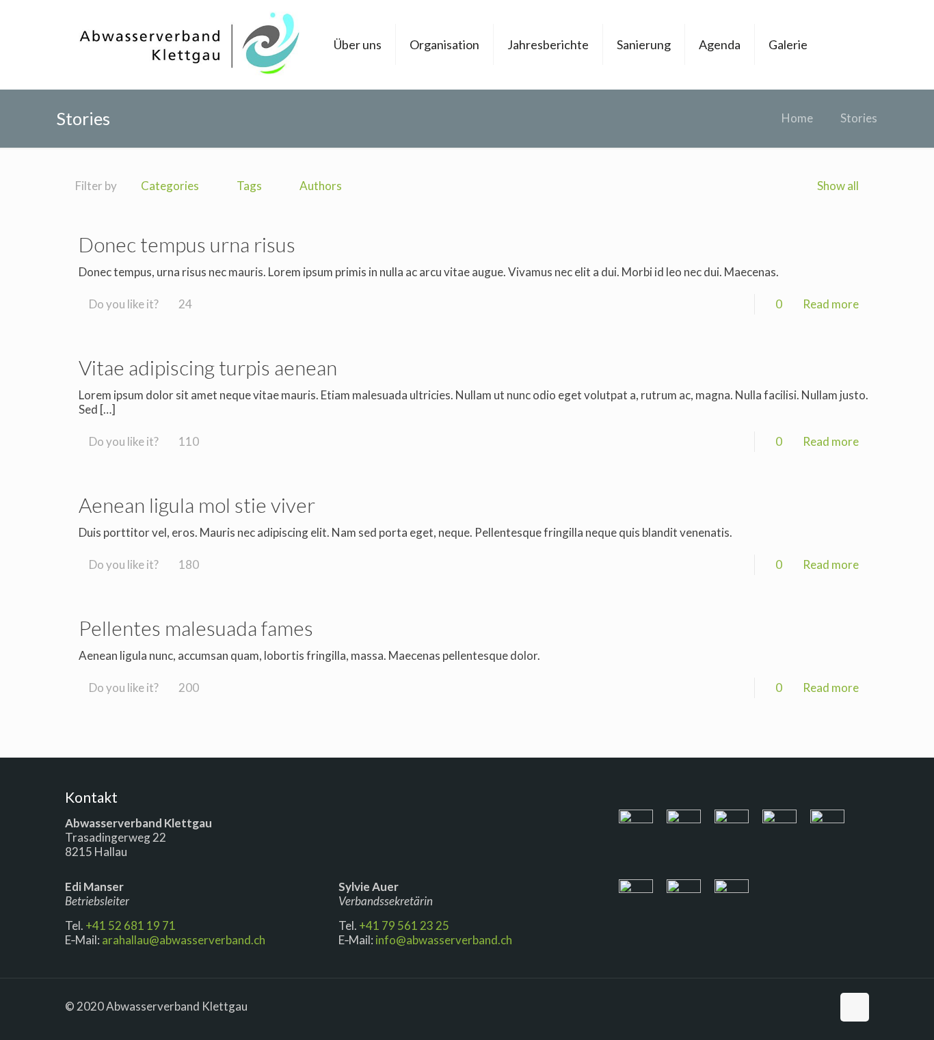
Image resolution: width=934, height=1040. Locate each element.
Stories (858, 118)
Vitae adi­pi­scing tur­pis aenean (208, 367)
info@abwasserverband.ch (443, 940)
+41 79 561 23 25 (404, 925)
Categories (170, 185)
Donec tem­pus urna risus (187, 244)
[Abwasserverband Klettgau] (189, 44)
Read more (831, 304)
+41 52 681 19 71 (131, 925)
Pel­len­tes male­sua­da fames (196, 627)
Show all (838, 185)
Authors (320, 185)
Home (797, 118)
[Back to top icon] (854, 1007)
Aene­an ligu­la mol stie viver (197, 504)
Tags (249, 185)
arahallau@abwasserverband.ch (183, 940)
